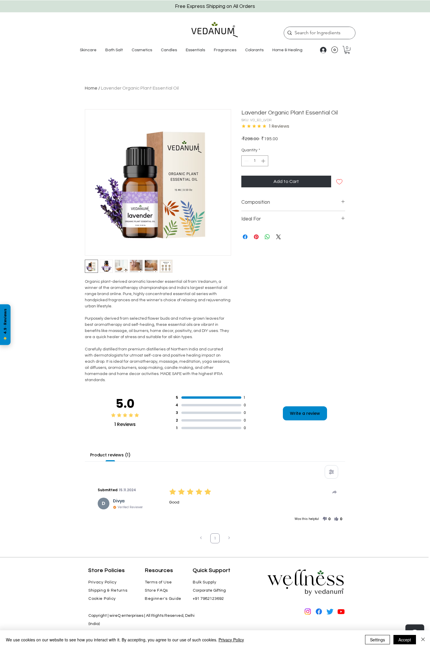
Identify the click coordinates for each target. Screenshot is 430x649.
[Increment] (263, 161)
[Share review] (334, 492)
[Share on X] (278, 236)
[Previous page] (201, 538)
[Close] (422, 639)
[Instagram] (308, 611)
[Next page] (229, 538)
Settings (377, 640)
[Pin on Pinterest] (256, 236)
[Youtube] (341, 611)
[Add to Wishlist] (339, 181)
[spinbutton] (255, 161)
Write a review (305, 413)
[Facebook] (319, 611)
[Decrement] (246, 161)
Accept (404, 640)
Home (91, 88)
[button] (88, 50)
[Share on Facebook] (245, 236)
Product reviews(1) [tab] (110, 455)
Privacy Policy (231, 640)
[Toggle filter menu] (331, 472)
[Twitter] (330, 611)
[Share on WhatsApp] (267, 236)
